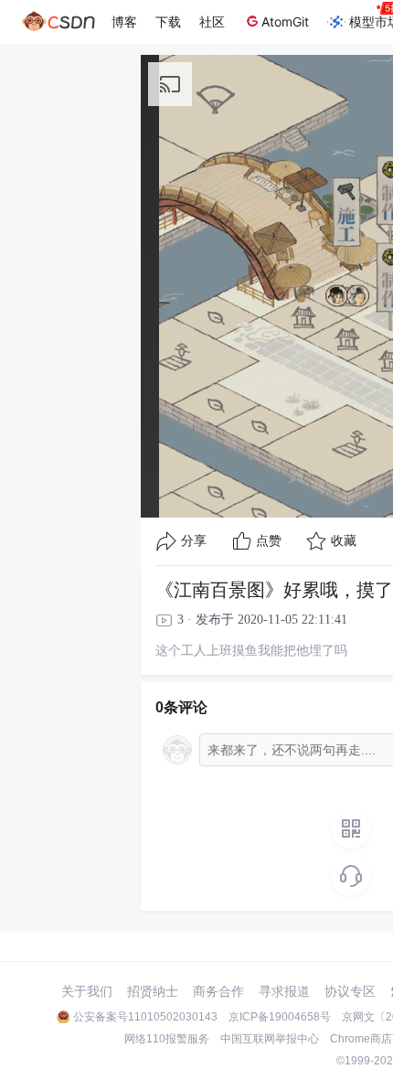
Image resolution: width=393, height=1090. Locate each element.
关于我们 (86, 991)
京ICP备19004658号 (279, 1016)
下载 (168, 21)
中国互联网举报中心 (269, 1038)
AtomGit (285, 21)
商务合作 (218, 991)
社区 (212, 21)
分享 (194, 541)
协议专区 (350, 991)
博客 (124, 21)
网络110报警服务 (166, 1038)
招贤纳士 (152, 991)
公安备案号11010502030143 (145, 1016)
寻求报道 (284, 991)
